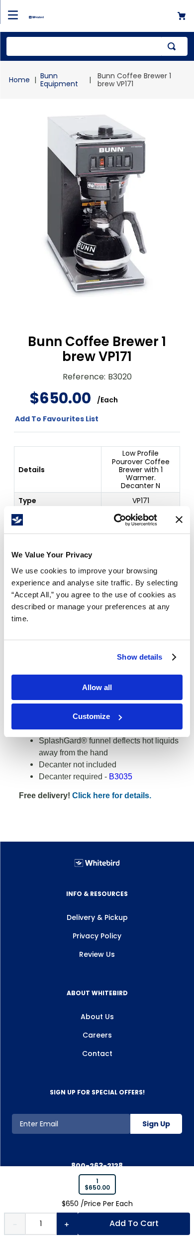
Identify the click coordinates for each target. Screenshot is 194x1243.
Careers (97, 1035)
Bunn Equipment (59, 80)
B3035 (120, 776)
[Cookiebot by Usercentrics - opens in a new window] (117, 520)
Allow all (97, 687)
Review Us (97, 954)
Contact (97, 1054)
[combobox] (97, 46)
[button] (97, 1184)
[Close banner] (179, 519)
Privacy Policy (97, 936)
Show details (139, 657)
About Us (97, 1017)
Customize (91, 716)
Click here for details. (111, 795)
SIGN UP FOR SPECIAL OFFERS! (97, 1092)
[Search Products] (174, 46)
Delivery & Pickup (97, 917)
